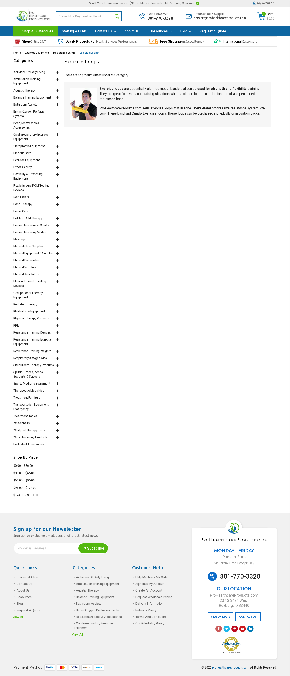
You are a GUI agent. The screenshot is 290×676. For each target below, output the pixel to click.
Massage (19, 239)
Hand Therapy (22, 204)
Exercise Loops (89, 52)
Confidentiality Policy (149, 623)
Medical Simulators (26, 274)
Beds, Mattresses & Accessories (99, 617)
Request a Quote (213, 31)
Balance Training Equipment (32, 97)
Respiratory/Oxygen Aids (30, 358)
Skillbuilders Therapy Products (33, 365)
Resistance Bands (64, 52)
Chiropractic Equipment (29, 146)
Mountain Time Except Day (234, 563)
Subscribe (95, 548)
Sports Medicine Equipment (31, 383)
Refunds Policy (145, 610)
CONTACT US (247, 616)
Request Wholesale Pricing (153, 597)
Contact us (104, 31)
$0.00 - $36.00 (23, 466)
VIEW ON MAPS (220, 616)
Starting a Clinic (74, 31)
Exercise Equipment (37, 52)
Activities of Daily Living (29, 72)
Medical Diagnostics (26, 260)
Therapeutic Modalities (28, 390)
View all (17, 617)
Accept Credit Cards (231, 653)
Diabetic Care (22, 153)
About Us (132, 31)
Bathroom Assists (25, 104)
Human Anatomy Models (30, 232)
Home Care (20, 211)
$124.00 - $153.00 (25, 495)
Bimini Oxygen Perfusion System (98, 610)
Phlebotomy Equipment (29, 311)
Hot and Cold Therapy (28, 218)
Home (17, 52)
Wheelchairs (21, 423)
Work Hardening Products (30, 437)
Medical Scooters (25, 267)
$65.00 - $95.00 (24, 480)
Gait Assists (21, 197)
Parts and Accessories (28, 444)
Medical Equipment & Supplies (33, 253)
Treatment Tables (25, 416)
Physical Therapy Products (31, 318)
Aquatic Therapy (24, 90)
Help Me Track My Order (152, 577)
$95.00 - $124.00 (24, 488)
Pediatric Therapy (25, 304)
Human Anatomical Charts (31, 225)
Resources (160, 31)
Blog (184, 31)
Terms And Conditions (151, 617)
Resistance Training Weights (32, 351)
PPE (16, 325)
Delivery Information (149, 604)
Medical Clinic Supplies (28, 246)
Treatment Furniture (27, 397)
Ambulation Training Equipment (97, 584)
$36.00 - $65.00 (24, 473)
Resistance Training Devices (32, 332)
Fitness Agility (22, 167)
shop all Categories (37, 31)
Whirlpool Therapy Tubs (29, 430)
